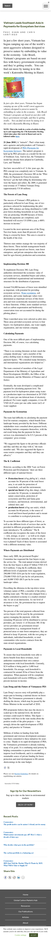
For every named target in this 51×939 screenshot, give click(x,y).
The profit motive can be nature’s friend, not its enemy (25, 823)
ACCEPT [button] (34, 935)
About (25, 922)
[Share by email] (23, 877)
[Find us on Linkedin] (11, 767)
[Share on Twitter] (10, 877)
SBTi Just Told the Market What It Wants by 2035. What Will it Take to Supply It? (23, 863)
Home (25, 894)
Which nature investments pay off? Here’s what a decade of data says (23, 834)
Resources (25, 906)
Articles (25, 917)
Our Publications (25, 911)
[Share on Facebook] (5, 877)
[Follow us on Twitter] (8, 767)
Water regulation (28, 292)
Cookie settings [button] (20, 935)
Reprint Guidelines (21, 773)
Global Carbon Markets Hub (25, 900)
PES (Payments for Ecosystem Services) (21, 149)
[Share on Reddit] (14, 877)
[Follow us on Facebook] (5, 767)
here (17, 136)
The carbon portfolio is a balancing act (19, 852)
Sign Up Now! (25, 804)
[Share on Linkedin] (19, 877)
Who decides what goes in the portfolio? (19, 845)
